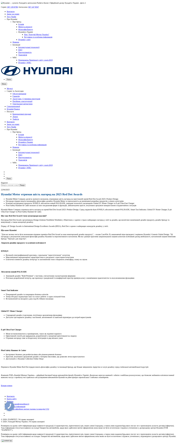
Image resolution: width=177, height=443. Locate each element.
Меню (4, 84)
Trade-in (16, 119)
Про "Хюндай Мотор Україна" (36, 35)
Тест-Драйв (11, 17)
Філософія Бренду (25, 29)
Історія (21, 24)
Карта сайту (12, 399)
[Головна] (36, 75)
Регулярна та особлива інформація (38, 37)
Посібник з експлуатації (22, 101)
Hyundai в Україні (25, 142)
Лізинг (15, 117)
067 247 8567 (33, 7)
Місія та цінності (25, 27)
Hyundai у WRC (24, 63)
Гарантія (16, 96)
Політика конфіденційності (18, 404)
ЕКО (20, 50)
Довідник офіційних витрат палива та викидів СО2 (28, 409)
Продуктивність (25, 52)
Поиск (9, 79)
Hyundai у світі (24, 40)
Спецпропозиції (13, 106)
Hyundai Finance (13, 109)
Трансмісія (22, 55)
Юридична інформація (16, 407)
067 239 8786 (12, 7)
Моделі (10, 89)
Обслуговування (19, 94)
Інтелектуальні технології (28, 47)
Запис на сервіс (13, 14)
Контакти (11, 11)
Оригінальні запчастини (23, 104)
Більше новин (6, 386)
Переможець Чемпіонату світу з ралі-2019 (35, 60)
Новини (16, 42)
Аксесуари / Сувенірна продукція (26, 99)
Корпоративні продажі (22, 114)
